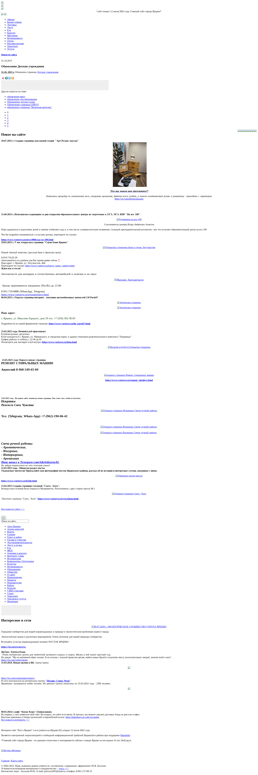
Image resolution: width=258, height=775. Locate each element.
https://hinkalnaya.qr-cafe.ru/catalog (82, 717)
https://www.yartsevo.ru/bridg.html (19, 481)
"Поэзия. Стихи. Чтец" (58, 681)
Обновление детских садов (21, 102)
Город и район (14, 537)
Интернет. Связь (15, 556)
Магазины (12, 35)
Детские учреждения (47, 72)
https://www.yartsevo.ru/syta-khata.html (58, 498)
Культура (11, 564)
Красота (11, 33)
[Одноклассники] (12, 78)
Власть (10, 532)
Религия (11, 588)
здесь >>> (64, 768)
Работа (10, 585)
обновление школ (16, 96)
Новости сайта (9, 54)
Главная (5, 761)
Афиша (10, 19)
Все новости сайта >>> (13, 509)
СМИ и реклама (15, 590)
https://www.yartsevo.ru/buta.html (59, 342)
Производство (14, 582)
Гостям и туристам (16, 540)
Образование (13, 569)
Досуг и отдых (14, 545)
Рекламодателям (15, 43)
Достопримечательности (19, 542)
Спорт (10, 593)
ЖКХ (10, 550)
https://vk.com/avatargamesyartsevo (18, 678)
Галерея (11, 534)
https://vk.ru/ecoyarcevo (13, 647)
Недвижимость (15, 38)
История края (14, 558)
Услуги (10, 49)
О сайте (11, 574)
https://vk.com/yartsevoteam (14, 660)
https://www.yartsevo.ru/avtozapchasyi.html (25, 294)
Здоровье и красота (17, 553)
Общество (12, 572)
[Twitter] (9, 78)
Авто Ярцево (14, 526)
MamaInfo (125, 735)
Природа (11, 580)
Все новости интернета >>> (15, 720)
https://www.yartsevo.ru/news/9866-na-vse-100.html (27, 239)
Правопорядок (14, 577)
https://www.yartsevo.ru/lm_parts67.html (70, 323)
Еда (9, 30)
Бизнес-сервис (14, 22)
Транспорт (12, 46)
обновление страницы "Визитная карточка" (29, 107)
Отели (10, 41)
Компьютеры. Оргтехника (20, 561)
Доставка (12, 25)
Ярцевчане (12, 601)
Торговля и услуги (16, 599)
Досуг (10, 27)
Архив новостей (15, 529)
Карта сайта (17, 761)
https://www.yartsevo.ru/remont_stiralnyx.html (129, 380)
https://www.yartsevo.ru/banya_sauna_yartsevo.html (50, 265)
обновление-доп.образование (22, 99)
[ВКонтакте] (6, 78)
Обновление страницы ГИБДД (23, 104)
